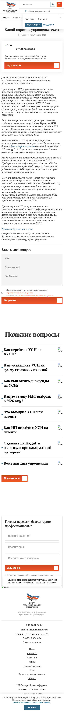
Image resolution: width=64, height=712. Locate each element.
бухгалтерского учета (23, 146)
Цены (32, 649)
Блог (32, 670)
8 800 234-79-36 (27, 4)
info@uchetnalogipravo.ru (34, 629)
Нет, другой (48, 25)
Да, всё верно (33, 25)
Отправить (10, 300)
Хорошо (32, 707)
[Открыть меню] (59, 4)
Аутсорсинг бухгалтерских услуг (17, 229)
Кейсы (32, 662)
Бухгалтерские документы (32, 674)
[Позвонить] (52, 4)
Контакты (32, 653)
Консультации (19, 17)
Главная (5, 17)
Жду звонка (13, 568)
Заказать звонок (32, 642)
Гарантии (32, 657)
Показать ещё (11, 478)
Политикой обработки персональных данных (31, 702)
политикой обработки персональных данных (36, 296)
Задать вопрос (14, 65)
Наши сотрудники (32, 666)
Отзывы (32, 678)
